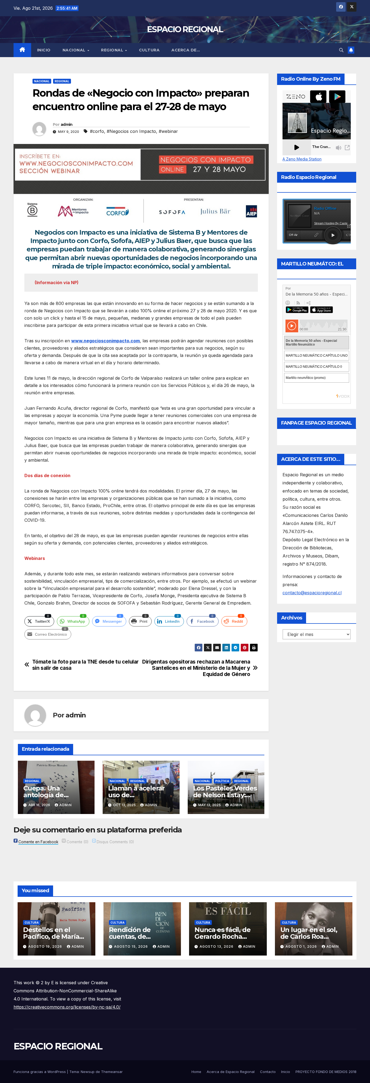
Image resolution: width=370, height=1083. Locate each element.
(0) (77, 842)
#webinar (168, 131)
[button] (341, 50)
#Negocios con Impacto (131, 131)
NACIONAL (75, 50)
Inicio (44, 50)
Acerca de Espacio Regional (231, 1071)
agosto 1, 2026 (301, 946)
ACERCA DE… (185, 50)
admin (67, 124)
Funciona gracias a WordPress (40, 1071)
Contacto (268, 1071)
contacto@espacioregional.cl (312, 592)
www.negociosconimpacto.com (105, 340)
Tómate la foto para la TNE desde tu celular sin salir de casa (85, 665)
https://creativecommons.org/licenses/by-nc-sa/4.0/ (67, 1007)
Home (196, 1071)
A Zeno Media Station (302, 159)
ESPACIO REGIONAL (185, 29)
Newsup (88, 1071)
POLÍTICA (222, 781)
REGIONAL (113, 50)
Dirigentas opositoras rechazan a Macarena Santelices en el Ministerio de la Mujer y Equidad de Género (196, 668)
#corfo (97, 131)
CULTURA (149, 50)
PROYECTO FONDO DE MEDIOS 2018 (326, 1071)
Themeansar (112, 1071)
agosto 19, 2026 (45, 946)
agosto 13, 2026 (217, 946)
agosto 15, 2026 (131, 946)
